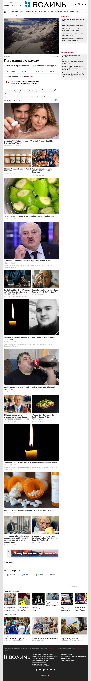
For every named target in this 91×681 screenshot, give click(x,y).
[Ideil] (45, 675)
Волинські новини (9, 16)
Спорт (66, 12)
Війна (22, 12)
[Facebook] (72, 5)
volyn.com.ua (53, 648)
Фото (72, 12)
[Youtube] (85, 5)
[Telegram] (82, 5)
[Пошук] (86, 12)
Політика (29, 12)
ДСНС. (31, 76)
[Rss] (54, 670)
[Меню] (4, 12)
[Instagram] (79, 5)
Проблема (38, 12)
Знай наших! (48, 12)
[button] (17, 3)
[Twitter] (75, 5)
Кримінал (58, 12)
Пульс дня (14, 12)
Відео (78, 12)
